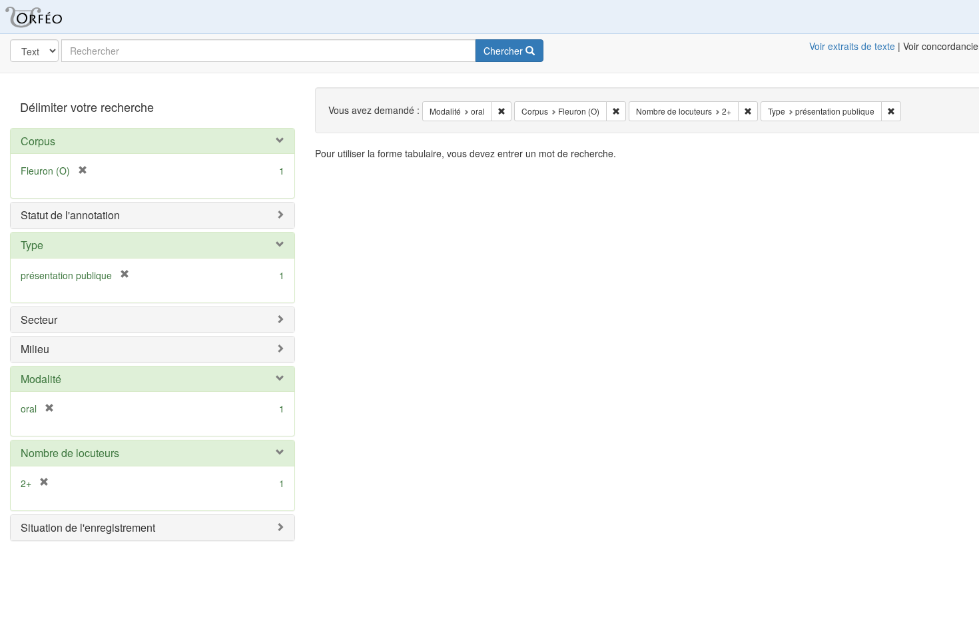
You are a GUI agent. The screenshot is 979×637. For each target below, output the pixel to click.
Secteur (39, 319)
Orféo (50, 16)
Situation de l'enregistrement (88, 527)
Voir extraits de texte (852, 46)
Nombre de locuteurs (70, 452)
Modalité (41, 378)
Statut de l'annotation (70, 215)
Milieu (35, 348)
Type (32, 245)
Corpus (38, 141)
